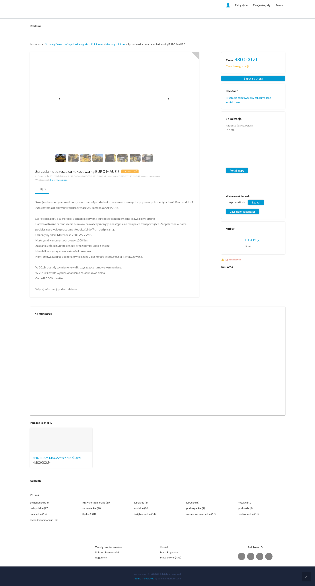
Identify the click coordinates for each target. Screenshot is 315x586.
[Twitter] (250, 556)
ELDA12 (252, 240)
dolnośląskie (39, 502)
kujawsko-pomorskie (96, 502)
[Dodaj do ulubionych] (195, 55)
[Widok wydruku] (191, 171)
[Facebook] (241, 556)
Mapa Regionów (169, 552)
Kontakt (165, 547)
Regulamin (101, 557)
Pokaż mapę (237, 170)
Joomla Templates (143, 578)
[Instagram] (259, 556)
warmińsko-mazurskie (201, 514)
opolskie (141, 508)
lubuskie (192, 502)
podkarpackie (195, 508)
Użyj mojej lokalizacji (243, 211)
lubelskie (141, 502)
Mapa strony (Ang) (170, 557)
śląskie (89, 514)
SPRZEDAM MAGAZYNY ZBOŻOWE (57, 457)
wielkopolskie (248, 514)
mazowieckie (91, 508)
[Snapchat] (269, 556)
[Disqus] (157, 364)
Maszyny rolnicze (58, 179)
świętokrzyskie (145, 514)
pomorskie (38, 514)
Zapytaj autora (253, 78)
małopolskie (39, 508)
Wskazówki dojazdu (238, 195)
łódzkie (245, 502)
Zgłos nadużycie (233, 259)
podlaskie (245, 508)
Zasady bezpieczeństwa (108, 547)
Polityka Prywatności (107, 552)
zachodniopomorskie (44, 519)
